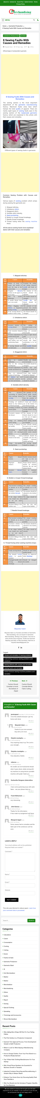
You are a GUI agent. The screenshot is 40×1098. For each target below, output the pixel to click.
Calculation (7, 935)
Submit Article (28, 2)
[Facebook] (19, 648)
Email (7, 882)
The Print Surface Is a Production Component (18, 1038)
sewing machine (31, 221)
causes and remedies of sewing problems (17, 655)
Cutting (6, 950)
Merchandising (8, 988)
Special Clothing (9, 1007)
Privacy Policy (20, 4)
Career (6, 938)
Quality (6, 996)
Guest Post (20, 2)
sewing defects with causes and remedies (18, 664)
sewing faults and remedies (13, 668)
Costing (6, 946)
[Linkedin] (21, 648)
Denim (6, 954)
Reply (32, 721)
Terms (35, 2)
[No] (38, 1092)
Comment (8, 851)
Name (7, 874)
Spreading (7, 1011)
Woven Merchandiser (10, 1019)
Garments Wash (9, 965)
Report (6, 1000)
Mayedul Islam (9, 47)
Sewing (23, 36)
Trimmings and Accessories (12, 1015)
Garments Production (11, 36)
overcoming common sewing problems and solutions (18, 660)
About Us (6, 2)
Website (7, 890)
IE (4, 969)
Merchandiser (8, 984)
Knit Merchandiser (9, 973)
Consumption (8, 942)
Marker (6, 977)
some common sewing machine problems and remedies (19, 673)
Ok (20, 1095)
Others (6, 992)
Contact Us (13, 2)
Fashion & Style (8, 958)
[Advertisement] (20, 74)
